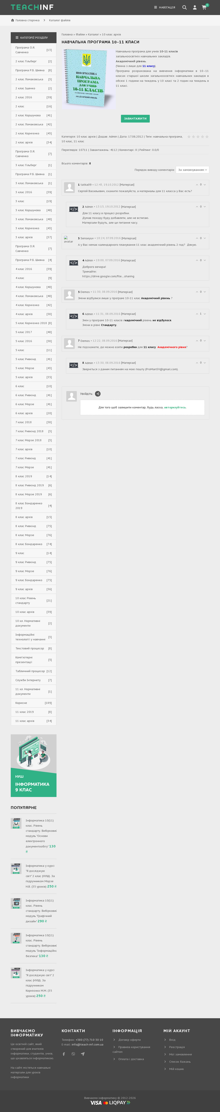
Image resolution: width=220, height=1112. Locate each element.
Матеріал (127, 184)
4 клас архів (24, 314)
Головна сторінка (28, 20)
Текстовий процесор (29, 648)
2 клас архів (24, 142)
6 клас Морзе (24, 404)
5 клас (19, 350)
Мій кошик (176, 1069)
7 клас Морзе (24, 467)
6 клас (19, 386)
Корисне (21, 703)
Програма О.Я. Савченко (25, 50)
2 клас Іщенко (25, 88)
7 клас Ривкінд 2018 (29, 431)
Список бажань (180, 1062)
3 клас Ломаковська (29, 183)
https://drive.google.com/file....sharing (108, 276)
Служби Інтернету (28, 680)
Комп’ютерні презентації (24, 660)
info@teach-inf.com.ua (87, 1044)
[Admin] (73, 209)
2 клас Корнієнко (27, 133)
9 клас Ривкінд (25, 562)
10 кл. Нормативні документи (27, 623)
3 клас (19, 201)
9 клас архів (24, 589)
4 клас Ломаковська (29, 296)
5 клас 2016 (23, 341)
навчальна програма (167, 136)
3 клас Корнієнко (27, 228)
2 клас (19, 106)
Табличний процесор (30, 671)
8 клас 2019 (23, 476)
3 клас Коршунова (28, 210)
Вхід (172, 1040)
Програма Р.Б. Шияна (29, 70)
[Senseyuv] (69, 239)
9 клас (19, 553)
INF (32, 7)
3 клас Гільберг (26, 165)
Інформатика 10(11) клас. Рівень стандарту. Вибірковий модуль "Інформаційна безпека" (42, 945)
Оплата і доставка (131, 1059)
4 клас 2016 (23, 269)
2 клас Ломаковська (29, 79)
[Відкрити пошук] (184, 7)
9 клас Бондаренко (28, 580)
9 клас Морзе (24, 571)
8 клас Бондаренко (28, 544)
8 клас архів (24, 517)
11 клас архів (24, 721)
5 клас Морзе (24, 368)
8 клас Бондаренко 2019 (28, 505)
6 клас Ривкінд (25, 395)
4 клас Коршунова (28, 287)
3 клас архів (24, 237)
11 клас (79, 141)
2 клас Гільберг (26, 61)
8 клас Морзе (24, 535)
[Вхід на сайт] (98, 394)
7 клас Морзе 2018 (28, 440)
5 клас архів (24, 377)
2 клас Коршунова (28, 115)
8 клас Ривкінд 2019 (29, 485)
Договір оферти (129, 1040)
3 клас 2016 (23, 192)
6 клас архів (24, 413)
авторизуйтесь (175, 407)
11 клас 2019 (24, 712)
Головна (67, 34)
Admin (113, 136)
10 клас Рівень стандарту (25, 600)
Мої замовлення (180, 1054)
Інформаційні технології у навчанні (30, 637)
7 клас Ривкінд (25, 458)
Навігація (166, 7)
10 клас (67, 141)
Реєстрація (177, 1047)
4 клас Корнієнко (27, 305)
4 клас (19, 278)
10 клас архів (111, 34)
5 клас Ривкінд (25, 359)
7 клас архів (23, 449)
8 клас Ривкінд (25, 526)
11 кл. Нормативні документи (27, 691)
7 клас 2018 (23, 422)
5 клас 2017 (23, 332)
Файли (80, 34)
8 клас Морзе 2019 (28, 494)
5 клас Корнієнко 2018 (31, 323)
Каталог (93, 34)
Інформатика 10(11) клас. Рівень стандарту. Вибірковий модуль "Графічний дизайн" (42, 911)
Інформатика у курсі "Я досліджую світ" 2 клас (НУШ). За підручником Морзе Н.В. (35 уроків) (40, 876)
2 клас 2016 (23, 97)
